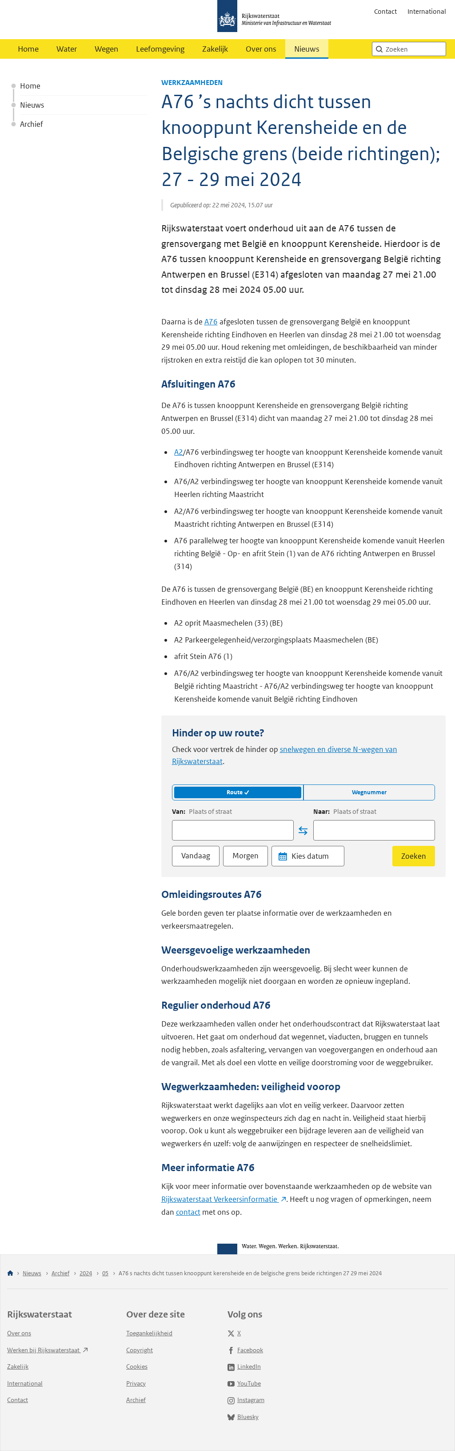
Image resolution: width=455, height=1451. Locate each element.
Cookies (137, 1366)
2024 (86, 1273)
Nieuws (306, 49)
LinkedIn (249, 1366)
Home (28, 49)
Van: (202, 811)
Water (66, 49)
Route (235, 792)
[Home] (10, 1273)
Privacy (136, 1383)
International (426, 11)
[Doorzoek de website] (379, 49)
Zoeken (413, 856)
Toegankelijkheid (149, 1333)
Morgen (245, 856)
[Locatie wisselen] (303, 831)
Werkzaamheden (192, 82)
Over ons (261, 49)
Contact (385, 11)
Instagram (250, 1400)
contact (188, 1212)
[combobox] (232, 830)
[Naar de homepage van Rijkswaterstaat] (277, 19)
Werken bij (44, 1350)
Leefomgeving (160, 49)
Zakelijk (215, 49)
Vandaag (195, 856)
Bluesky (248, 1417)
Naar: (344, 811)
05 (105, 1273)
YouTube (249, 1383)
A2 (178, 452)
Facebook (250, 1350)
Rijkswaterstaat (220, 1199)
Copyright (139, 1350)
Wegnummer (369, 792)
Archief (31, 124)
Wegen (106, 49)
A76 (211, 322)
